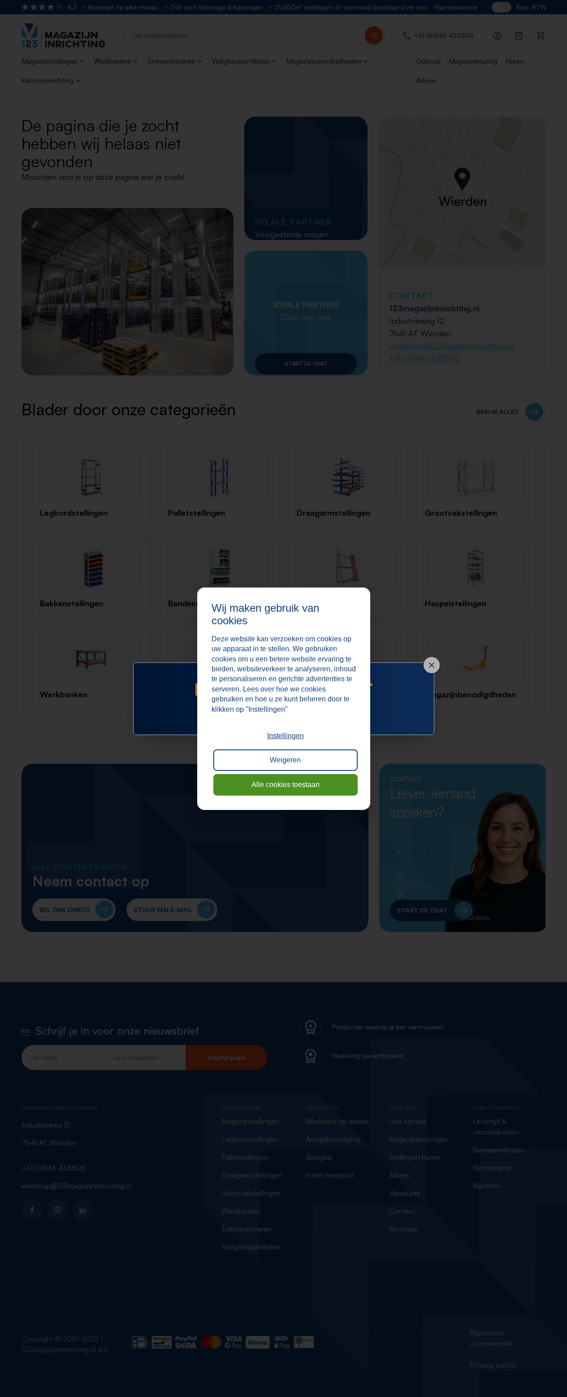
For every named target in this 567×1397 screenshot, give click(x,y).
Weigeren (285, 760)
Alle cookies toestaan (285, 784)
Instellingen (285, 736)
